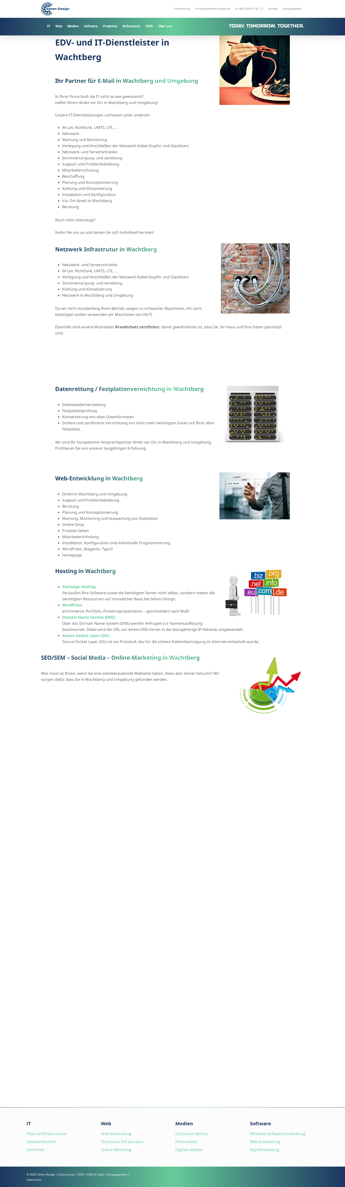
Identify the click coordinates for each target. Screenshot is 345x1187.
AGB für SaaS (95, 1174)
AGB (81, 1174)
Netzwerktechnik (41, 1141)
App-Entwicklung (264, 1149)
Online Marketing (116, 1149)
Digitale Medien (189, 1149)
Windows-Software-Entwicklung (277, 1133)
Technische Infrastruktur (122, 1141)
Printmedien (186, 1141)
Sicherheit (35, 1149)
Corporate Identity (191, 1133)
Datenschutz (66, 1174)
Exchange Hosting (79, 586)
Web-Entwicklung (116, 1133)
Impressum (34, 1180)
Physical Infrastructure (47, 1133)
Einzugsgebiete (117, 1174)
